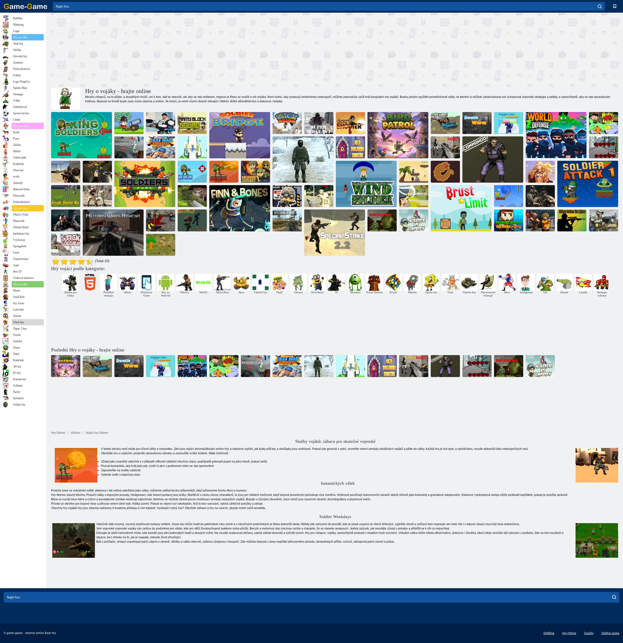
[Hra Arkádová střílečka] (65, 196)
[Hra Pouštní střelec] (350, 123)
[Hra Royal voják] (81, 135)
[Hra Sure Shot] (65, 172)
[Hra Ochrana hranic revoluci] (192, 196)
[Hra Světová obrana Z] (556, 135)
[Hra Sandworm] (445, 172)
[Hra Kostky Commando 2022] (603, 147)
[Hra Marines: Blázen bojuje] (160, 123)
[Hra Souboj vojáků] (192, 147)
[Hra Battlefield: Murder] (287, 220)
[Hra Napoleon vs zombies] (413, 196)
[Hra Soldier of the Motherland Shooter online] (303, 159)
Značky (589, 633)
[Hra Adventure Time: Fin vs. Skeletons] (239, 208)
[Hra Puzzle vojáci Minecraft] (508, 220)
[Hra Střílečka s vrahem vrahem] (540, 220)
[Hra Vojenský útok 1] (587, 184)
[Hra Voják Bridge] (239, 135)
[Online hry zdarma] (25, 6)
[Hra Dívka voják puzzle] (540, 172)
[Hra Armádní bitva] (445, 123)
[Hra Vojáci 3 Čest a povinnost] (540, 196)
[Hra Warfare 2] (318, 196)
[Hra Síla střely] (97, 172)
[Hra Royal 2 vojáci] (223, 172)
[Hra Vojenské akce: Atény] (113, 232)
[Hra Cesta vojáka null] (413, 172)
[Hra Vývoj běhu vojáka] (508, 123)
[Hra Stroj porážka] (287, 196)
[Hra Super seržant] (318, 123)
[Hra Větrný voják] (366, 184)
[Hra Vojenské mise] (603, 220)
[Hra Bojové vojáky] (255, 172)
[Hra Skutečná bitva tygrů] (97, 196)
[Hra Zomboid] (160, 220)
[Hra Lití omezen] (461, 208)
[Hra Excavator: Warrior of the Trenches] (382, 220)
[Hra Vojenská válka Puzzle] (571, 220)
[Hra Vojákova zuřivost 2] (445, 147)
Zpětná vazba (610, 633)
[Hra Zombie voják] (413, 220)
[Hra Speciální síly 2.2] (334, 232)
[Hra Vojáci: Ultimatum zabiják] (65, 220)
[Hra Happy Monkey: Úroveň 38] (603, 123)
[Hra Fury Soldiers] (144, 184)
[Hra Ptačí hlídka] (397, 135)
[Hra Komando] (492, 159)
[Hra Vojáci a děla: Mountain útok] (129, 123)
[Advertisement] (193, 49)
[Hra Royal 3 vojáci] (508, 196)
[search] (600, 6)
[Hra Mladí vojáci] (192, 220)
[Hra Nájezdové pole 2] (129, 147)
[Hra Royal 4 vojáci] (192, 172)
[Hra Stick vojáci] (287, 123)
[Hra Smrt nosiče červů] (477, 123)
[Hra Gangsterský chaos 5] (160, 245)
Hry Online (569, 633)
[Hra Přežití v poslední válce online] (160, 147)
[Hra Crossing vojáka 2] (65, 245)
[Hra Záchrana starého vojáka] (350, 147)
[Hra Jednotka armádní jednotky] (192, 123)
